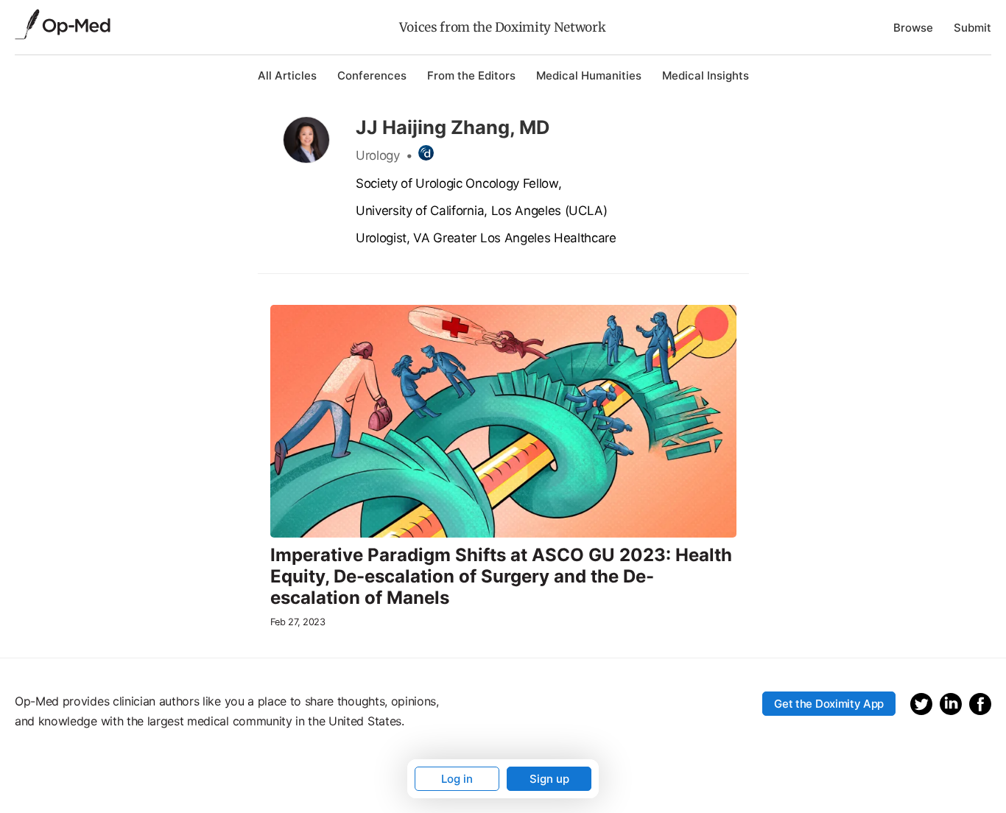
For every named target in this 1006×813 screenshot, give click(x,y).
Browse (913, 27)
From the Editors (471, 75)
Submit (972, 27)
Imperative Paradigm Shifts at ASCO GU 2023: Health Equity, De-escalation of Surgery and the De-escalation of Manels (501, 576)
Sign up (549, 779)
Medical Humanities (588, 75)
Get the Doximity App (829, 704)
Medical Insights (705, 75)
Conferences (372, 75)
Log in (457, 779)
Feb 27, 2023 (298, 621)
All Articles (287, 75)
